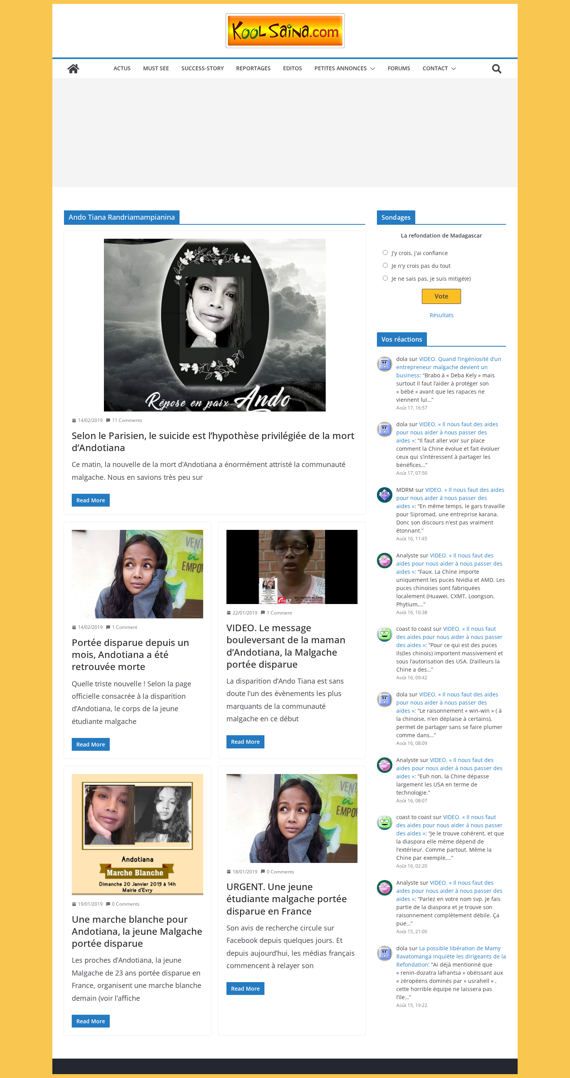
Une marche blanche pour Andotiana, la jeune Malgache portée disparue (137, 931)
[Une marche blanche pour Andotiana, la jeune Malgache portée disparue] (137, 834)
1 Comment (124, 627)
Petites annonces (340, 68)
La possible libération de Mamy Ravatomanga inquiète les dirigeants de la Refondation (451, 956)
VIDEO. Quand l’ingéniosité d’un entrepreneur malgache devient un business (448, 367)
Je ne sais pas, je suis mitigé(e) (431, 278)
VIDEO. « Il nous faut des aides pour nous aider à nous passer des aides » (447, 432)
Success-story (202, 68)
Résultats (442, 315)
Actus (122, 68)
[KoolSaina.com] (73, 68)
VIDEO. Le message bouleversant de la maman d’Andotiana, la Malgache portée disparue (285, 645)
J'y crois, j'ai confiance (420, 253)
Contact (435, 68)
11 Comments (127, 420)
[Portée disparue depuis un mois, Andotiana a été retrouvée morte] (137, 574)
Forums (399, 68)
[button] (371, 69)
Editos (292, 68)
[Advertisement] (285, 132)
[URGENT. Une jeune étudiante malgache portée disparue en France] (292, 818)
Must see (156, 68)
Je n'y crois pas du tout (421, 265)
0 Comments (126, 904)
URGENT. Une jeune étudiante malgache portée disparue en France (286, 898)
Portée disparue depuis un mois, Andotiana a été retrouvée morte (130, 654)
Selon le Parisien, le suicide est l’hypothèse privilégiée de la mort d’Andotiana (213, 441)
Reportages (253, 68)
